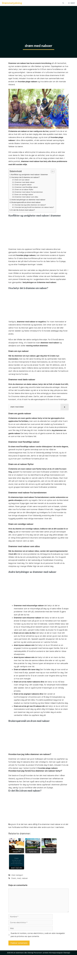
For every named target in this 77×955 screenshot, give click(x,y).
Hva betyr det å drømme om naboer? (25, 177)
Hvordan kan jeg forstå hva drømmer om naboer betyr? (34, 207)
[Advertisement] (38, 21)
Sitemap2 (66, 953)
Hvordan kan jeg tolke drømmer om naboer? (30, 205)
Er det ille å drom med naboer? (23, 210)
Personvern (38, 953)
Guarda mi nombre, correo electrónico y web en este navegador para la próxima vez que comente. (38, 934)
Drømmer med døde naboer (25, 182)
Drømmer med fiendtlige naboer (26, 187)
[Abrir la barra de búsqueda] (63, 3)
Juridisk (45, 953)
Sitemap (30, 953)
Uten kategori (17, 875)
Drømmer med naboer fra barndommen (29, 192)
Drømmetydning (12, 2)
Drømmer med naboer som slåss (26, 197)
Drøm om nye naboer (22, 180)
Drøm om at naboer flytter (24, 189)
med (19, 878)
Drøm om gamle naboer (23, 185)
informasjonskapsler (56, 953)
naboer (25, 878)
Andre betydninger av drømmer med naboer (28, 200)
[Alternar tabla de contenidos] (51, 171)
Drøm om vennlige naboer (24, 194)
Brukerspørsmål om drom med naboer (26, 202)
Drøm (13, 878)
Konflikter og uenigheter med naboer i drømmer (29, 175)
